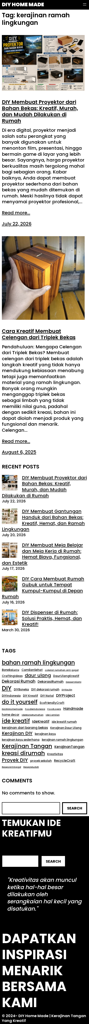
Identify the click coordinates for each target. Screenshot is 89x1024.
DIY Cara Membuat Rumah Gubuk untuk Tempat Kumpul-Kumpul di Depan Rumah (43, 588)
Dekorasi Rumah (18, 681)
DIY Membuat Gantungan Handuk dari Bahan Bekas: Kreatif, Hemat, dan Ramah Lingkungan (43, 520)
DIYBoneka (21, 689)
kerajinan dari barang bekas (25, 728)
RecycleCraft (64, 761)
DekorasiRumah (51, 682)
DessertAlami (73, 682)
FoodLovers (54, 709)
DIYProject (65, 695)
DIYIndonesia (11, 696)
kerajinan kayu (45, 734)
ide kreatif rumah (64, 722)
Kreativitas (55, 754)
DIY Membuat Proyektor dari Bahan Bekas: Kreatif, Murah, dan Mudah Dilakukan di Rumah (40, 111)
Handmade (73, 709)
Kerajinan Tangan (27, 746)
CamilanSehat (32, 670)
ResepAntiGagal (11, 767)
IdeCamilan (53, 715)
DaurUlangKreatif (66, 676)
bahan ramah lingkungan (38, 662)
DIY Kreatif (30, 696)
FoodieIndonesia (35, 709)
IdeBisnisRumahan (32, 715)
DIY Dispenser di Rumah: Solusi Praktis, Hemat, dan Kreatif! (52, 618)
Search (74, 808)
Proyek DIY (15, 760)
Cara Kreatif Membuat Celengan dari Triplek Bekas (39, 334)
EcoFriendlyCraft (52, 703)
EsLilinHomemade (12, 709)
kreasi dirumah (23, 753)
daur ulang (38, 676)
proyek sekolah (41, 761)
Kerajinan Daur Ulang (66, 728)
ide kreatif (16, 720)
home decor (10, 715)
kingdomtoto (57, 908)
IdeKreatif (40, 721)
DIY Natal (47, 696)
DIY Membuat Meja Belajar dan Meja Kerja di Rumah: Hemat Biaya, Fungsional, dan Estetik (42, 554)
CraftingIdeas (12, 676)
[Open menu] (84, 4)
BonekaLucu (10, 670)
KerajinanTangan (69, 747)
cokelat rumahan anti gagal (62, 670)
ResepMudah (31, 767)
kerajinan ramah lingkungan (62, 740)
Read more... (16, 213)
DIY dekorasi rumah (45, 689)
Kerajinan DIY (17, 733)
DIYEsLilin (67, 689)
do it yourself (19, 701)
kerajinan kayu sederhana (21, 740)
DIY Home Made (23, 4)
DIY (7, 688)
